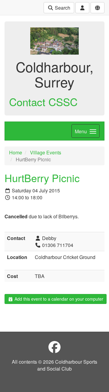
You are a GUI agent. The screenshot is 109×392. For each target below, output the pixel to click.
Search (62, 7)
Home (15, 152)
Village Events (45, 152)
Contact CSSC (43, 101)
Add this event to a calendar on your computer (58, 299)
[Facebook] (54, 346)
